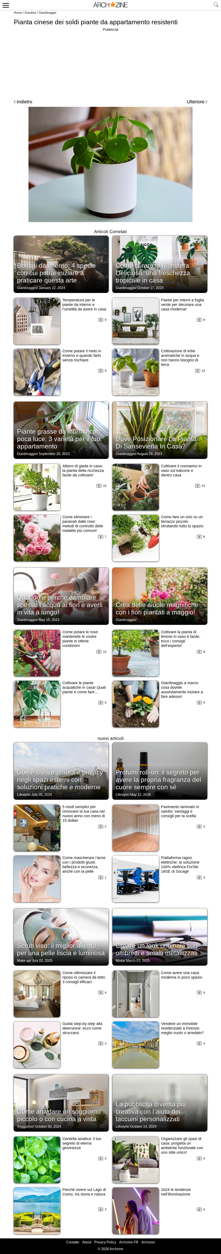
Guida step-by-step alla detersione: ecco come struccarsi (82, 1028)
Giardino (30, 12)
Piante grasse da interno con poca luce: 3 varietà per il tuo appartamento (58, 439)
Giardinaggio (47, 12)
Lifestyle (23, 794)
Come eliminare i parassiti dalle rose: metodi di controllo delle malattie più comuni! (82, 524)
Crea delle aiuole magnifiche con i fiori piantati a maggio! (157, 608)
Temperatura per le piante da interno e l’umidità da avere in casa (84, 304)
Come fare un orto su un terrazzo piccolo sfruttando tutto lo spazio (182, 521)
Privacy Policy (105, 1242)
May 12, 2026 (140, 794)
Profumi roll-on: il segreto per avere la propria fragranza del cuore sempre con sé (158, 780)
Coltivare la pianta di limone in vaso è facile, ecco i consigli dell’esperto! (180, 639)
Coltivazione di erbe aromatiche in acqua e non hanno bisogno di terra (180, 358)
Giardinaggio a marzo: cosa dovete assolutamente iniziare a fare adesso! (182, 690)
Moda (120, 960)
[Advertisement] (110, 62)
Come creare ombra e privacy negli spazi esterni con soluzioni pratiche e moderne (60, 780)
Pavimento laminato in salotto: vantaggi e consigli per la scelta (180, 811)
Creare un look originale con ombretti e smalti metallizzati (157, 949)
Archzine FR (128, 1242)
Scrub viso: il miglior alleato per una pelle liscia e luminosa (61, 949)
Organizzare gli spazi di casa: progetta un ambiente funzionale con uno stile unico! (182, 1146)
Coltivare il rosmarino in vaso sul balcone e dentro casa (181, 470)
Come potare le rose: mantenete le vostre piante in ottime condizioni (80, 639)
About (86, 1242)
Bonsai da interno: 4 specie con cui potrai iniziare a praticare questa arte (56, 273)
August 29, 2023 (149, 454)
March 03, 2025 (138, 960)
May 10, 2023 (49, 620)
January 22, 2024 (52, 288)
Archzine (148, 1242)
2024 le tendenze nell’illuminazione (176, 1191)
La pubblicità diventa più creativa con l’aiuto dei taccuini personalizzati (151, 1111)
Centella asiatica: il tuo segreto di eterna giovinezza (81, 1143)
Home (18, 12)
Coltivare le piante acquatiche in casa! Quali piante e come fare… (84, 687)
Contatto (72, 1242)
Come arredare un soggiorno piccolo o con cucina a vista (59, 1115)
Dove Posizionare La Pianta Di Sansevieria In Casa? (156, 442)
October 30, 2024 (48, 1126)
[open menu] (5, 5)
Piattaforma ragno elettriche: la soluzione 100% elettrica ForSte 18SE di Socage (180, 865)
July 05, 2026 (42, 794)
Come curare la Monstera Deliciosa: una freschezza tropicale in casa (153, 273)
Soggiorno (25, 1126)
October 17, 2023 (150, 288)
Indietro (24, 101)
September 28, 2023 (54, 454)
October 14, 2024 (143, 1126)
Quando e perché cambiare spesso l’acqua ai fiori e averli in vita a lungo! (60, 605)
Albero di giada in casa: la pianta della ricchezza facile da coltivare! (83, 470)
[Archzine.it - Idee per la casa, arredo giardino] (110, 5)
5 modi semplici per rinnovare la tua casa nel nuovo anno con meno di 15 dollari (83, 814)
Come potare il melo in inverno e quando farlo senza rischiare (81, 355)
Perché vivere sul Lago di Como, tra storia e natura (84, 1191)
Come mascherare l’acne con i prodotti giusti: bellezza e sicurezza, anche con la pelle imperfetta (84, 867)
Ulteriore (195, 101)
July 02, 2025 (42, 960)
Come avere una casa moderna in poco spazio (181, 975)
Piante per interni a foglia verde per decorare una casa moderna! (182, 304)
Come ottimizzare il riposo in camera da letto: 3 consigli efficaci (84, 977)
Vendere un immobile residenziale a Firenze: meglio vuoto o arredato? (182, 1028)
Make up (23, 960)
